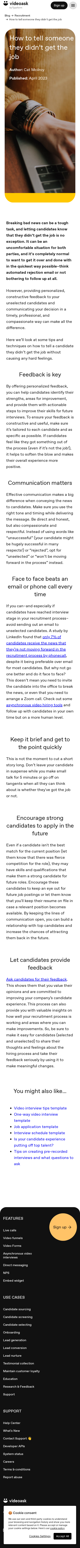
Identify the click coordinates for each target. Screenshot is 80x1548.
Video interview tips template (40, 1108)
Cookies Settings (39, 1536)
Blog (7, 15)
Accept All (62, 1536)
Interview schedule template (39, 1132)
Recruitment (22, 15)
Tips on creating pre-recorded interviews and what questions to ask (43, 1157)
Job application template (36, 1126)
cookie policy (57, 1528)
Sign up (59, 5)
